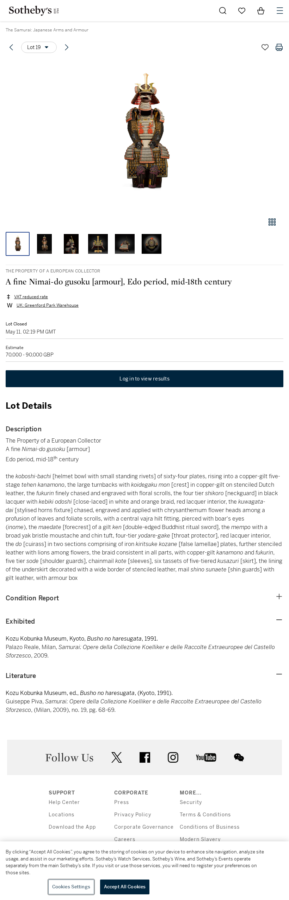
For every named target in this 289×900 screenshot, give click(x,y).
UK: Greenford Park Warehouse (48, 305)
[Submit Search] (222, 10)
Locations (61, 815)
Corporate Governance (144, 827)
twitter (116, 757)
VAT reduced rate (31, 297)
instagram (173, 757)
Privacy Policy (132, 815)
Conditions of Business (210, 827)
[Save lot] (265, 47)
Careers (124, 839)
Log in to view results (144, 379)
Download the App (72, 827)
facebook (145, 757)
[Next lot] (67, 47)
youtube (206, 757)
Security (191, 802)
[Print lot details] (279, 47)
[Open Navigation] (279, 10)
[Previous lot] (11, 47)
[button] (144, 135)
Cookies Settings (71, 887)
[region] (144, 870)
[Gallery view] (272, 222)
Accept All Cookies (125, 887)
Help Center (64, 802)
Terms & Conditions (205, 815)
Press (121, 802)
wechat (239, 757)
